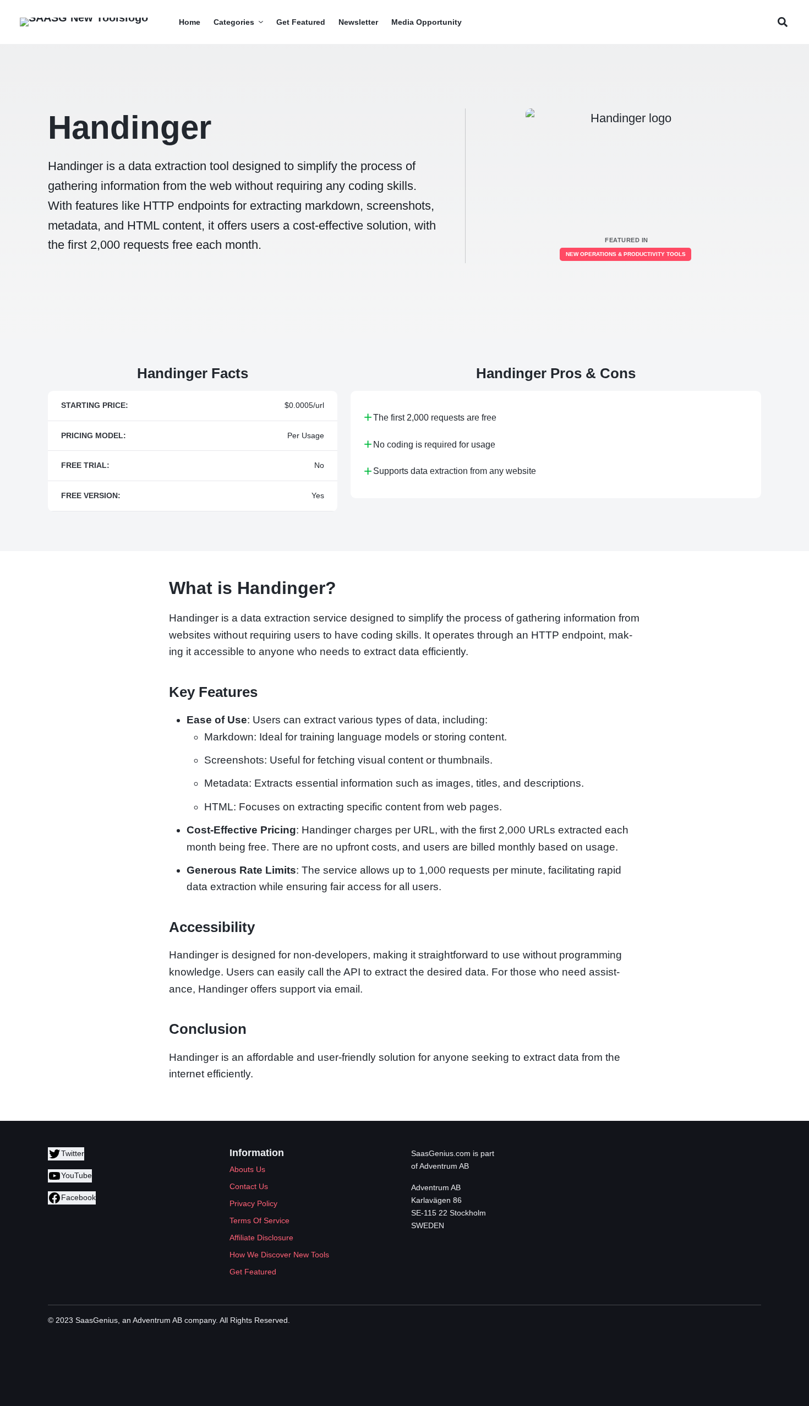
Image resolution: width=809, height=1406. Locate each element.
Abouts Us (247, 1169)
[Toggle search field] (782, 22)
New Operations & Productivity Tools (626, 254)
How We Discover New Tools (279, 1254)
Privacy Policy (253, 1203)
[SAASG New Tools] (84, 22)
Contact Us (248, 1186)
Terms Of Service (259, 1220)
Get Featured (252, 1271)
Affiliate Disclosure (261, 1237)
